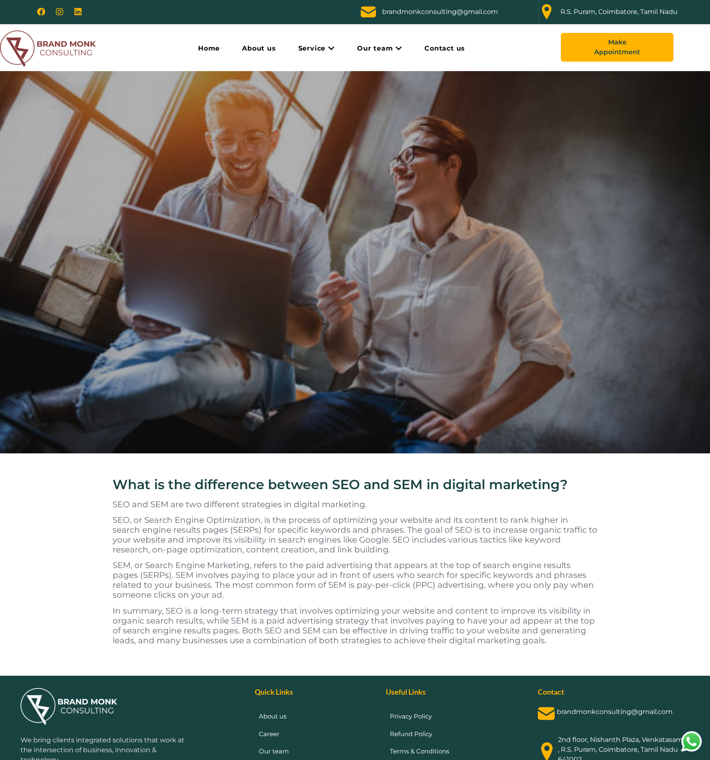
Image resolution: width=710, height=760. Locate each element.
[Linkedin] (78, 12)
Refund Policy (411, 734)
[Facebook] (41, 12)
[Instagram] (59, 12)
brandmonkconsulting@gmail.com (440, 12)
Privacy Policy (411, 716)
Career (269, 734)
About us (272, 716)
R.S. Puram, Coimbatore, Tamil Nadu (619, 12)
